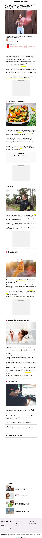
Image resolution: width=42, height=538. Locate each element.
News (21, 435)
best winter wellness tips (22, 64)
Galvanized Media (15, 534)
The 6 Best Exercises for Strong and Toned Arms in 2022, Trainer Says (21, 77)
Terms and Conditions (32, 523)
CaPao (21, 147)
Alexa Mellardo (14, 41)
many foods (31, 289)
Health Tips (16, 435)
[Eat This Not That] (21, 153)
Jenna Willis (23, 65)
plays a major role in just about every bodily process (21, 214)
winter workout (28, 371)
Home (6, 4)
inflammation (20, 350)
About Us (17, 521)
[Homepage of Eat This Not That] (6, 521)
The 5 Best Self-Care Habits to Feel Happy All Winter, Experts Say (21, 296)
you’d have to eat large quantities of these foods (20, 292)
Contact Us (18, 525)
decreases (7, 286)
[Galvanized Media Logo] (4, 534)
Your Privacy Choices (22, 537)
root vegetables (19, 131)
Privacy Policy (31, 521)
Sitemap (17, 523)
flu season (22, 59)
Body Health (9, 435)
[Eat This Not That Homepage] (21, 1)
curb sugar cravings (29, 133)
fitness (28, 409)
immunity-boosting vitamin (20, 279)
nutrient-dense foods (17, 130)
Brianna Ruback (13, 39)
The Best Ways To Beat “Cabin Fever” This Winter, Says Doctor (21, 375)
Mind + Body (11, 4)
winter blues (27, 59)
